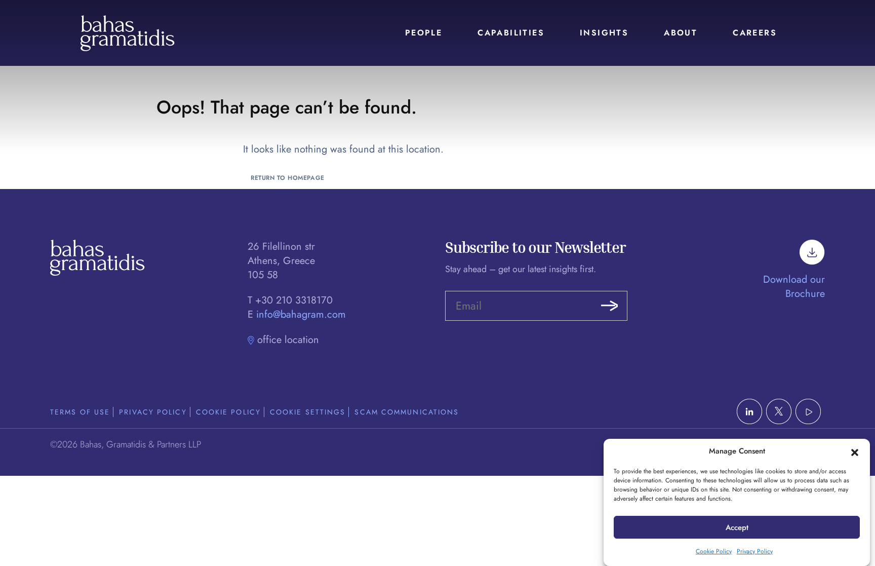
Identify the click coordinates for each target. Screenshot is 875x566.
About (680, 33)
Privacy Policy (755, 551)
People (423, 33)
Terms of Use (80, 412)
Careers (755, 33)
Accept (737, 527)
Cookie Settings (308, 412)
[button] (855, 451)
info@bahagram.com (301, 314)
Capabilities (511, 33)
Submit (609, 306)
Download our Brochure (794, 286)
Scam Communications (406, 412)
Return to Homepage (288, 177)
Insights (604, 33)
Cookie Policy (714, 551)
